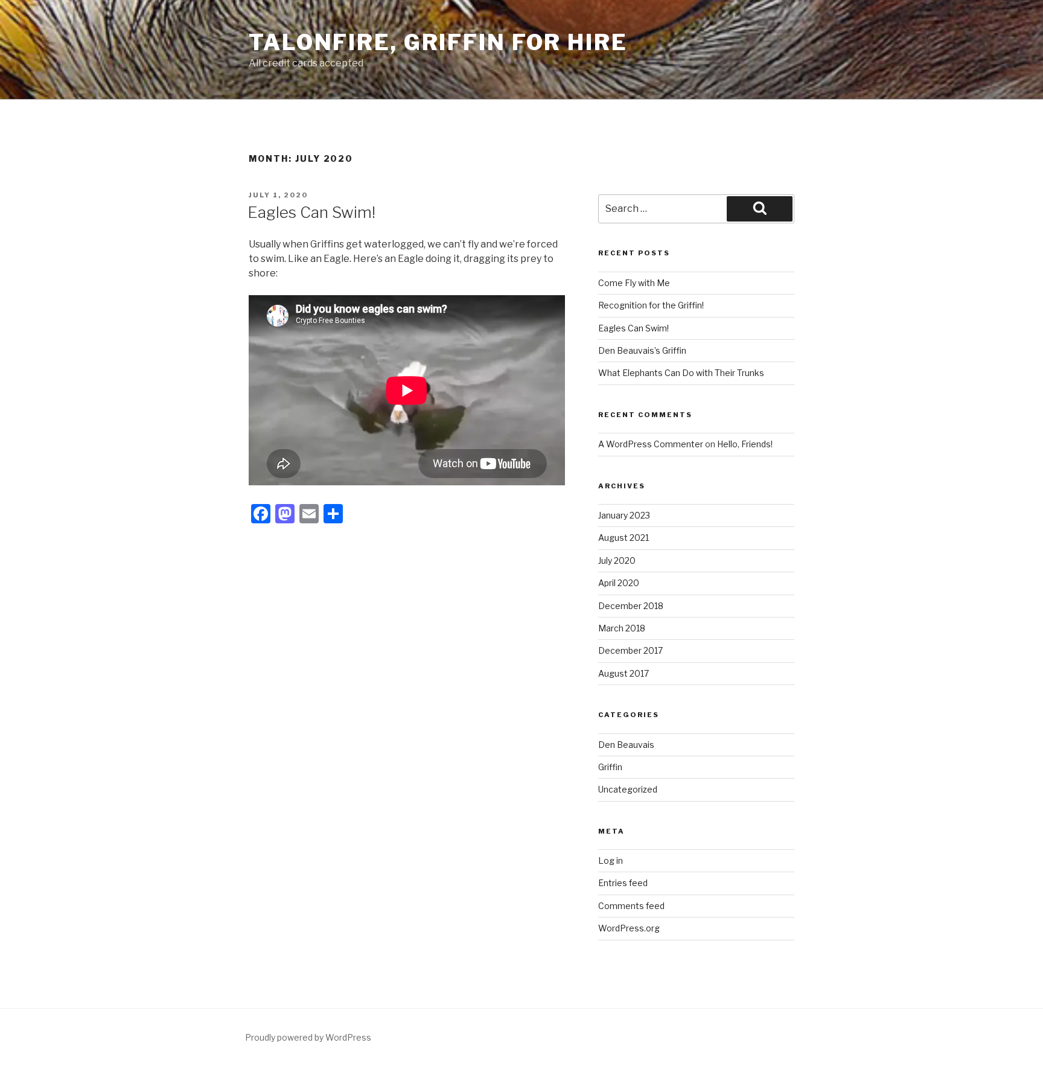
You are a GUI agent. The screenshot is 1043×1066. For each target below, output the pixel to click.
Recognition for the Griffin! (651, 305)
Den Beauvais (626, 744)
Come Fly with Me (634, 283)
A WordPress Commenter (650, 444)
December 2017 (630, 650)
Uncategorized (627, 789)
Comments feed (631, 906)
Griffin (610, 767)
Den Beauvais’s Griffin (642, 350)
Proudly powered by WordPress (308, 1037)
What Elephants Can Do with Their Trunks (681, 373)
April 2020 (618, 583)
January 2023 (624, 515)
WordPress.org (629, 928)
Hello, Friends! (745, 444)
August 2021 (623, 537)
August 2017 (623, 673)
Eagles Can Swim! (311, 212)
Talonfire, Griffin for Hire (438, 42)
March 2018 (621, 628)
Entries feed (623, 883)
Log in (610, 860)
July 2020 (617, 560)
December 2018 (630, 606)
